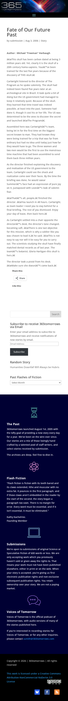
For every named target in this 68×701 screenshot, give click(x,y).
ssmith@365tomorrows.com (38, 638)
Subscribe (19, 351)
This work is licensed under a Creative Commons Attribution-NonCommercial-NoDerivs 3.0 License (34, 677)
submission (16, 40)
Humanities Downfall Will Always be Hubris (34, 367)
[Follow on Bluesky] (37, 692)
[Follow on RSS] (57, 692)
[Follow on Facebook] (47, 692)
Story (44, 40)
